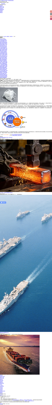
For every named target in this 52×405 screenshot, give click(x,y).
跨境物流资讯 (2, 9)
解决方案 (1, 382)
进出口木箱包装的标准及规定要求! (17, 134)
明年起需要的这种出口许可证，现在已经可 (6, 137)
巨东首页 (1, 5)
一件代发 (1, 385)
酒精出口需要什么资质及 (3, 66)
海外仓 (1, 384)
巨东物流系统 (3, 3)
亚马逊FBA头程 (2, 376)
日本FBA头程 (2, 7)
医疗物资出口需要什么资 (3, 74)
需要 (4, 134)
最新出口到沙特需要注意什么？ (4, 332)
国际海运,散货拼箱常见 (3, 69)
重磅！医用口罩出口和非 (3, 58)
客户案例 (1, 10)
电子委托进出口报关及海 (3, 76)
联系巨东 (1, 12)
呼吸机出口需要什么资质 (3, 68)
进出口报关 (1, 380)
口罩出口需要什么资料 (3, 73)
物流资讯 (11, 36)
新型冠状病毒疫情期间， (3, 59)
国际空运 (1, 379)
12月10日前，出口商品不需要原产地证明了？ (6, 192)
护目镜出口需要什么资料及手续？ (17, 135)
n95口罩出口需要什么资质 (3, 70)
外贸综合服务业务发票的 (3, 75)
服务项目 (1, 375)
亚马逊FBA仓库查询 (3, 39)
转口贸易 (1, 381)
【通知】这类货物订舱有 (3, 61)
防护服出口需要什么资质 (3, 65)
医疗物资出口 (7, 134)
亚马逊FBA (1, 8)
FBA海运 (4, 36)
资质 (5, 134)
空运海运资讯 (2, 386)
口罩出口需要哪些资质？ (3, 63)
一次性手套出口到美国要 (3, 64)
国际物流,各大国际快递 (3, 60)
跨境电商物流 (2, 383)
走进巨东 (1, 11)
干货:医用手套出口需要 (3, 40)
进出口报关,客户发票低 (3, 57)
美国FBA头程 (2, 6)
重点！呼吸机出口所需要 (3, 62)
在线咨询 (1, 403)
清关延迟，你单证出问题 (3, 72)
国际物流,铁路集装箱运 (3, 77)
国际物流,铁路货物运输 (3, 71)
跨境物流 (8, 36)
